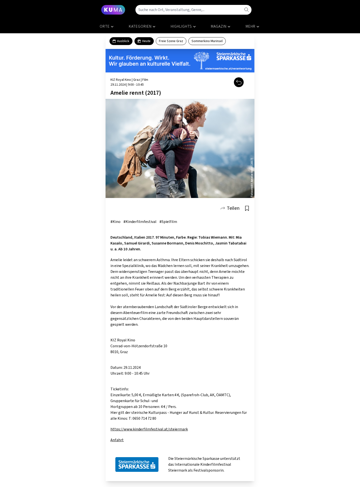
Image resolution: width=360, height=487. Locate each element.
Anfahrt (117, 440)
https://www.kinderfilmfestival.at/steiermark (149, 429)
